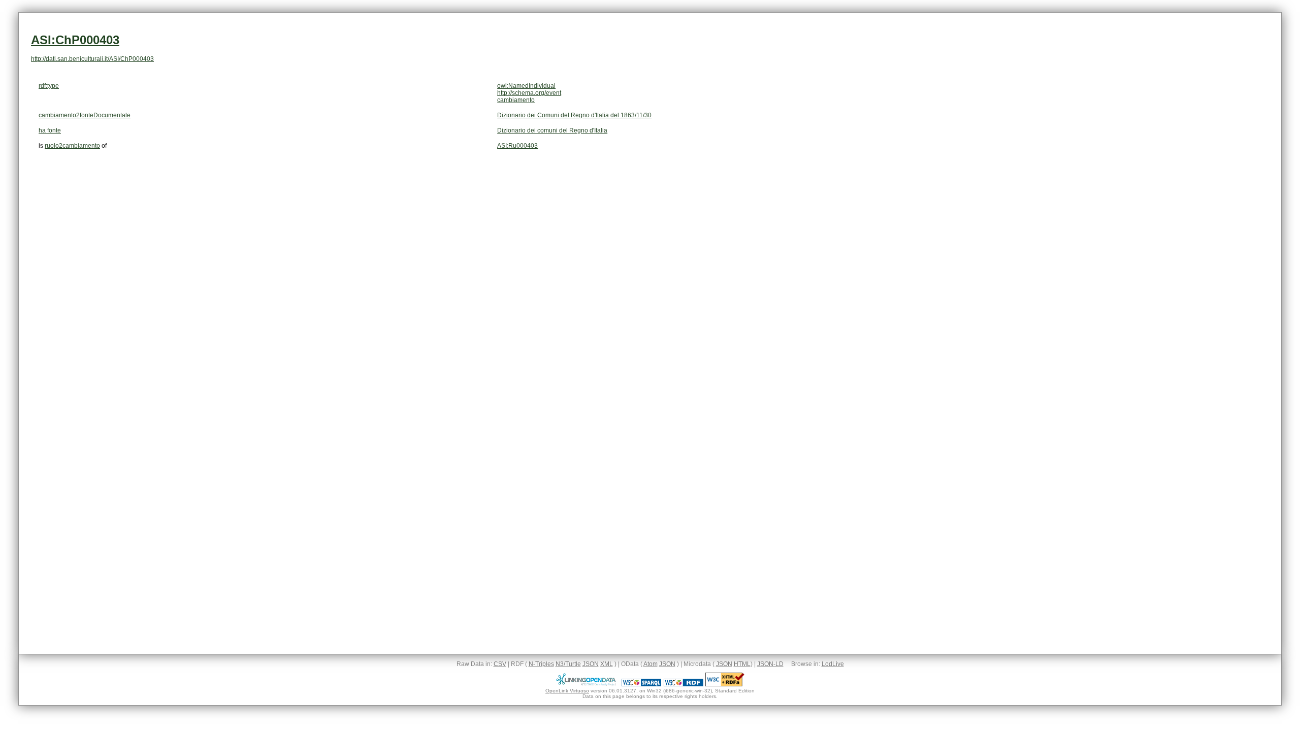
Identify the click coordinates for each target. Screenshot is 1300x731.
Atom (650, 664)
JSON (590, 664)
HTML (742, 664)
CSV (500, 664)
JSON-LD (770, 664)
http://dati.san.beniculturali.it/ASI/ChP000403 (92, 58)
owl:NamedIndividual (526, 85)
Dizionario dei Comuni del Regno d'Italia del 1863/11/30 (574, 115)
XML (606, 664)
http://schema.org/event (529, 92)
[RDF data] (683, 684)
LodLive (833, 664)
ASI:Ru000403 (517, 145)
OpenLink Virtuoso (567, 690)
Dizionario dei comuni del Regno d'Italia (552, 130)
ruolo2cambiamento (72, 145)
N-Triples (541, 664)
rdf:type (49, 85)
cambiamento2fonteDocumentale (85, 115)
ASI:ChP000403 (75, 40)
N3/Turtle (568, 664)
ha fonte (50, 130)
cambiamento (516, 100)
